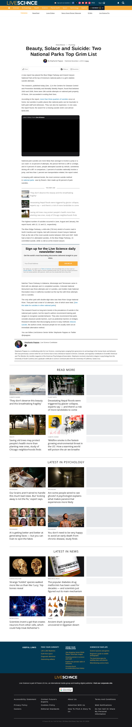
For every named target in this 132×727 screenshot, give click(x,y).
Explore (84, 8)
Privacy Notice (27, 270)
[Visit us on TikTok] (89, 3)
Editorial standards (50, 709)
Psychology (72, 45)
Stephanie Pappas (56, 61)
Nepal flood (35, 13)
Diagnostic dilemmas (48, 656)
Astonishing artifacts (48, 659)
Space (65, 8)
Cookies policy (48, 705)
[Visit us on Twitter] (76, 3)
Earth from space (47, 654)
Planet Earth (55, 8)
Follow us (65, 69)
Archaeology (26, 8)
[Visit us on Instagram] (79, 3)
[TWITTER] (26, 345)
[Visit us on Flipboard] (86, 3)
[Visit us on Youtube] (83, 3)
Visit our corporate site (102, 683)
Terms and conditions (105, 699)
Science (45, 8)
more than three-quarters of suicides (54, 99)
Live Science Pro (104, 13)
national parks (28, 180)
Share (26, 69)
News (87, 61)
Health (36, 8)
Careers (17, 709)
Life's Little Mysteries (48, 651)
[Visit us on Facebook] (73, 3)
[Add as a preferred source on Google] (66, 690)
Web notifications (103, 705)
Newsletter (76, 69)
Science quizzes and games (99, 651)
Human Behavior (60, 45)
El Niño (90, 13)
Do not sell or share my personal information (105, 711)
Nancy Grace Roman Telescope (71, 13)
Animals (16, 8)
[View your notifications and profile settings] (118, 3)
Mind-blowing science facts (99, 663)
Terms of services (46, 269)
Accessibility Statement (25, 699)
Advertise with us (76, 705)
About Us (72, 699)
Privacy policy (20, 705)
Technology (74, 8)
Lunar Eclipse (50, 13)
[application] (51, 136)
